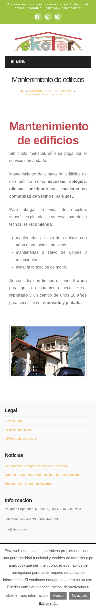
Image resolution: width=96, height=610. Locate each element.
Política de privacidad (22, 438)
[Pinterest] (58, 17)
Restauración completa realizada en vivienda (36, 466)
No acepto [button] (79, 596)
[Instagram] (48, 17)
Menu (20, 61)
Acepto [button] (58, 596)
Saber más (48, 603)
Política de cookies (20, 430)
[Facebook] (38, 17)
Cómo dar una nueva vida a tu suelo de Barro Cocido (42, 475)
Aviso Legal (15, 421)
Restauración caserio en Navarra (28, 484)
